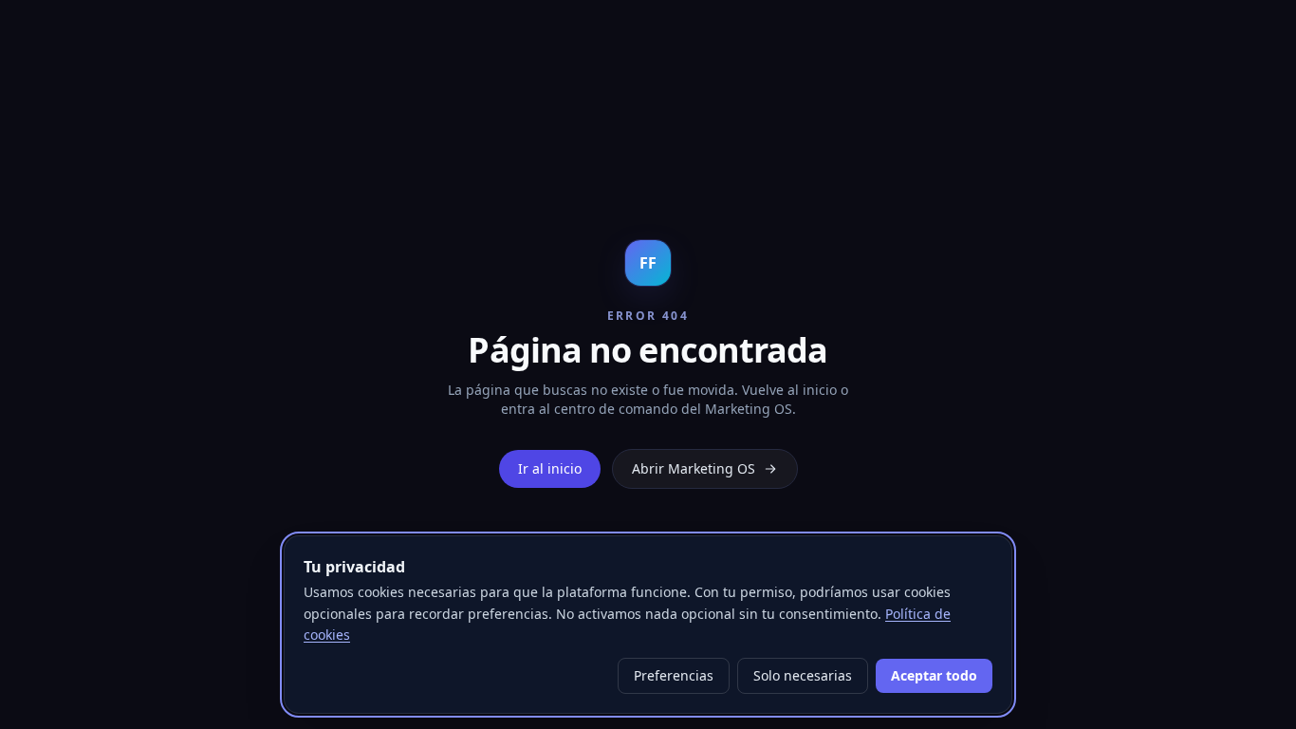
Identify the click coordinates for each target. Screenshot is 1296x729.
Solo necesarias (802, 675)
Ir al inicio (550, 468)
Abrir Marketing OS (693, 468)
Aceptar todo (934, 675)
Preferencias (673, 675)
